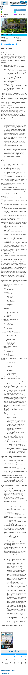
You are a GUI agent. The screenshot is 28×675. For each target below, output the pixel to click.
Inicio (4, 9)
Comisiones (3, 37)
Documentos (3, 41)
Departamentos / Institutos (8, 12)
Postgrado (5, 14)
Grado (17, 12)
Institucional (19, 9)
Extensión (5, 16)
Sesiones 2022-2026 (17, 40)
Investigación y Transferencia (21, 14)
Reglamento (16, 37)
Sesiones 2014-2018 (17, 38)
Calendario (14, 651)
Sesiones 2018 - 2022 (4, 40)
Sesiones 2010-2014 (4, 38)
